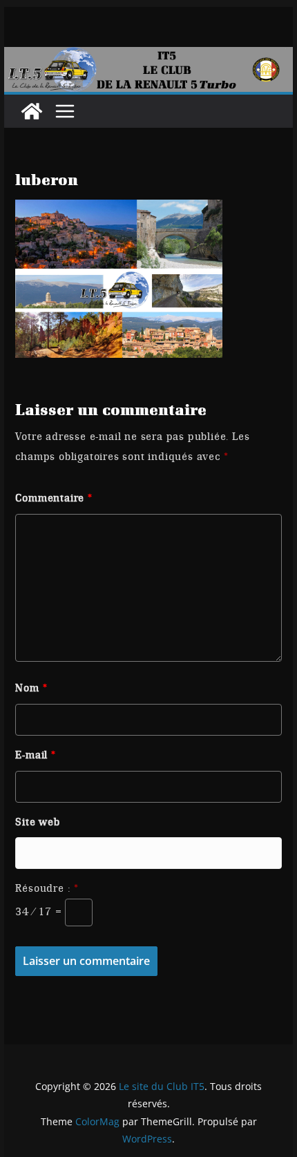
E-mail (35, 755)
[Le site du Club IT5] (31, 111)
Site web (37, 822)
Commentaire (53, 498)
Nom (31, 688)
